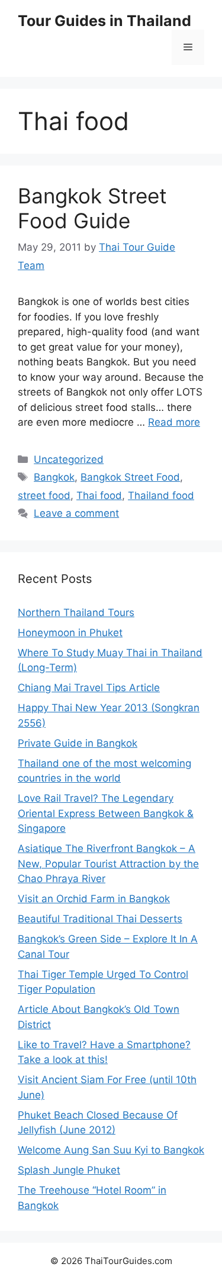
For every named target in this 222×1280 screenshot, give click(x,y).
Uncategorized (69, 459)
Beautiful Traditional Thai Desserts (100, 919)
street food (44, 495)
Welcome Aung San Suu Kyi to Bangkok (111, 1150)
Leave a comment (76, 513)
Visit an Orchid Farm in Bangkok (94, 899)
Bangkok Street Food (130, 477)
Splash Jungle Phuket (69, 1170)
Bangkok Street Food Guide (92, 208)
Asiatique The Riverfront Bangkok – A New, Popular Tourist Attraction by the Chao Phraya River (108, 863)
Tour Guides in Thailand (104, 21)
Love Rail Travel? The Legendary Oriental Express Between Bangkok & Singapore (106, 813)
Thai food (99, 495)
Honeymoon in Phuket (70, 633)
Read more (174, 422)
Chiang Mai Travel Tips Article (89, 688)
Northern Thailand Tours (76, 612)
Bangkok (54, 477)
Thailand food (161, 495)
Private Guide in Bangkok (77, 743)
